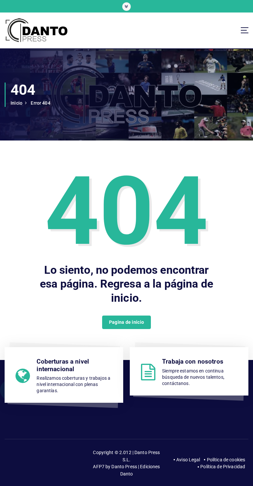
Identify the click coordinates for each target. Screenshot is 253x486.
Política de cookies (226, 459)
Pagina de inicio (126, 322)
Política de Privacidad (222, 466)
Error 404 (40, 103)
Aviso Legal (188, 459)
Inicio (16, 103)
